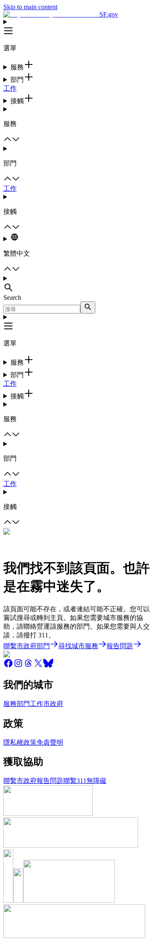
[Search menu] (78, 284)
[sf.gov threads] (28, 665)
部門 (23, 703)
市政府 (53, 703)
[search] (87, 307)
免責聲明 (50, 742)
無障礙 (96, 780)
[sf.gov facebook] (8, 665)
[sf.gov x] (38, 665)
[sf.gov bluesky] (48, 665)
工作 (10, 88)
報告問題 (50, 780)
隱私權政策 (20, 742)
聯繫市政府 (20, 780)
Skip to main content (30, 6)
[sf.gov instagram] (18, 665)
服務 (10, 703)
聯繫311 (75, 780)
